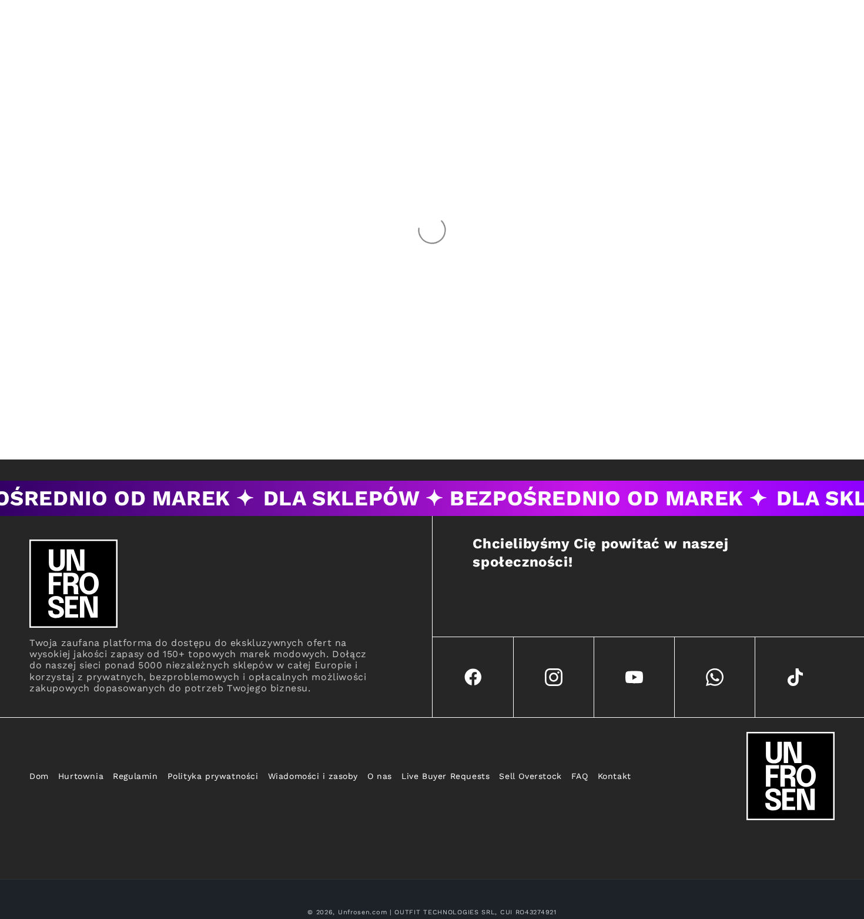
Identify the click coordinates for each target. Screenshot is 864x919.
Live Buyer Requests (445, 776)
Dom (39, 776)
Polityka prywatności (213, 776)
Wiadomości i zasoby (313, 776)
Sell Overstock (530, 776)
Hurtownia (80, 776)
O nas (379, 776)
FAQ (579, 776)
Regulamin (135, 776)
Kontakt (614, 776)
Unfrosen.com (362, 912)
